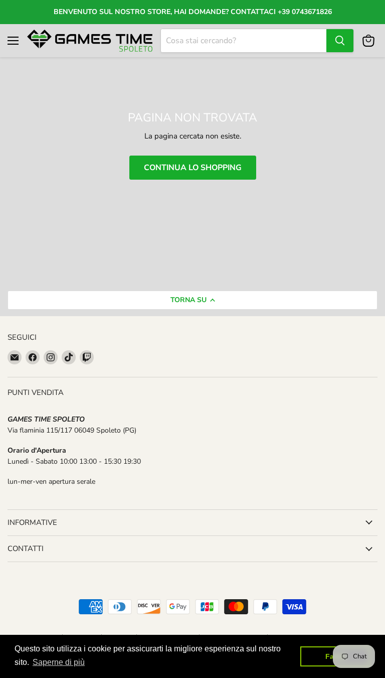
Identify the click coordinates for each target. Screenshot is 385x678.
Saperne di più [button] (59, 662)
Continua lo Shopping (193, 167)
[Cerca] (339, 40)
